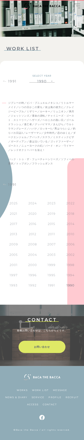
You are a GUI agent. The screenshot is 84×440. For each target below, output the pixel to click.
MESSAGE (60, 390)
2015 (51, 224)
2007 (51, 244)
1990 (70, 285)
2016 (32, 224)
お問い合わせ (42, 346)
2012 (32, 234)
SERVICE (38, 397)
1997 (14, 275)
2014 (70, 224)
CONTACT (50, 404)
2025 (13, 203)
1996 (32, 275)
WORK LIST (40, 390)
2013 (14, 234)
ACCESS (33, 404)
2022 (70, 203)
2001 (14, 265)
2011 (51, 234)
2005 (13, 255)
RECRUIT (72, 397)
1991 (12, 81)
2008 (32, 244)
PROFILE (55, 397)
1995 (51, 275)
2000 (32, 265)
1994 (70, 275)
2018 (70, 214)
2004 (32, 255)
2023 (51, 203)
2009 (13, 244)
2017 (14, 224)
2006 (70, 244)
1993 (14, 285)
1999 (52, 265)
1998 (70, 265)
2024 (32, 203)
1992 (32, 285)
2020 (32, 214)
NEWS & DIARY (16, 397)
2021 (14, 214)
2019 (51, 214)
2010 (70, 234)
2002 (70, 255)
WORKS (22, 390)
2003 (51, 255)
